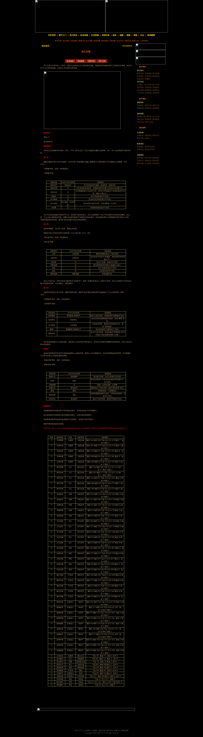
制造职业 (155, 135)
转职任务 (106, 35)
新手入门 (63, 35)
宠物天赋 (148, 105)
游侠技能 (148, 87)
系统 (135, 35)
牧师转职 (156, 90)
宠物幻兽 (81, 41)
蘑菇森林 (155, 119)
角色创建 (156, 73)
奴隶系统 (140, 158)
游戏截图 (151, 35)
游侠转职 (156, 87)
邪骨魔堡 (80, 61)
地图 (121, 35)
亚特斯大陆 (141, 116)
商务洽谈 (102, 730)
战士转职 (156, 85)
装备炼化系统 (150, 149)
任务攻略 (73, 41)
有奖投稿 (144, 41)
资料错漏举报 (127, 46)
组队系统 (155, 161)
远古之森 (155, 116)
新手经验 (58, 41)
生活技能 (95, 35)
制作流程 (140, 138)
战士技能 (147, 85)
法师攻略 (112, 41)
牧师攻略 (104, 41)
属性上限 (155, 105)
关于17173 (78, 730)
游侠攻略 (97, 41)
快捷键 (147, 79)
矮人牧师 (140, 90)
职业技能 (84, 35)
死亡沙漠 (102, 61)
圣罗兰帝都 (149, 122)
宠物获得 (148, 108)
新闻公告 (135, 41)
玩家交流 (128, 41)
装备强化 (140, 149)
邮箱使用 (156, 76)
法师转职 (156, 93)
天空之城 (140, 122)
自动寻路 (148, 76)
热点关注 (120, 41)
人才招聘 (86, 730)
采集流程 (148, 135)
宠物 (128, 35)
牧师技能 (148, 90)
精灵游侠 (140, 87)
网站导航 (125, 730)
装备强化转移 (150, 147)
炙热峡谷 (148, 119)
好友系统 (155, 163)
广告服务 (94, 730)
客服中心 (117, 730)
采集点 (147, 138)
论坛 (142, 35)
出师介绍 (140, 161)
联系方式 (109, 730)
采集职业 (140, 135)
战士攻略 (89, 41)
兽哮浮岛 (91, 61)
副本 (115, 35)
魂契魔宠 (155, 108)
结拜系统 (148, 158)
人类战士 (140, 85)
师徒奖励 (155, 158)
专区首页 (52, 35)
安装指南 (148, 73)
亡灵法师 (140, 93)
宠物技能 (140, 108)
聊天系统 (140, 163)
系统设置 (140, 79)
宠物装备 (140, 105)
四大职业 (73, 35)
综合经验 (66, 41)
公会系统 (148, 163)
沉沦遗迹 (70, 61)
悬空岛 (148, 116)
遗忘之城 (140, 119)
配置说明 (140, 73)
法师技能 (148, 93)
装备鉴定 (140, 147)
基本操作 (140, 76)
